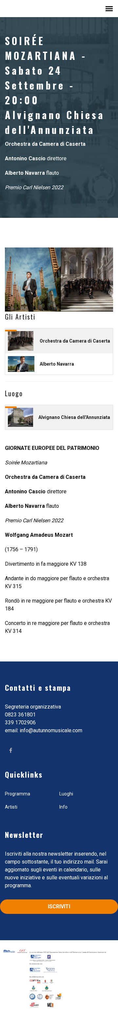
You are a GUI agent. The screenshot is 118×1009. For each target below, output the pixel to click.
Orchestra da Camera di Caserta (75, 341)
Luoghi (66, 793)
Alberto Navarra (57, 364)
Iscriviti (59, 906)
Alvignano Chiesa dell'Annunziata (74, 417)
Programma (17, 793)
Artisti (11, 807)
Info (63, 807)
